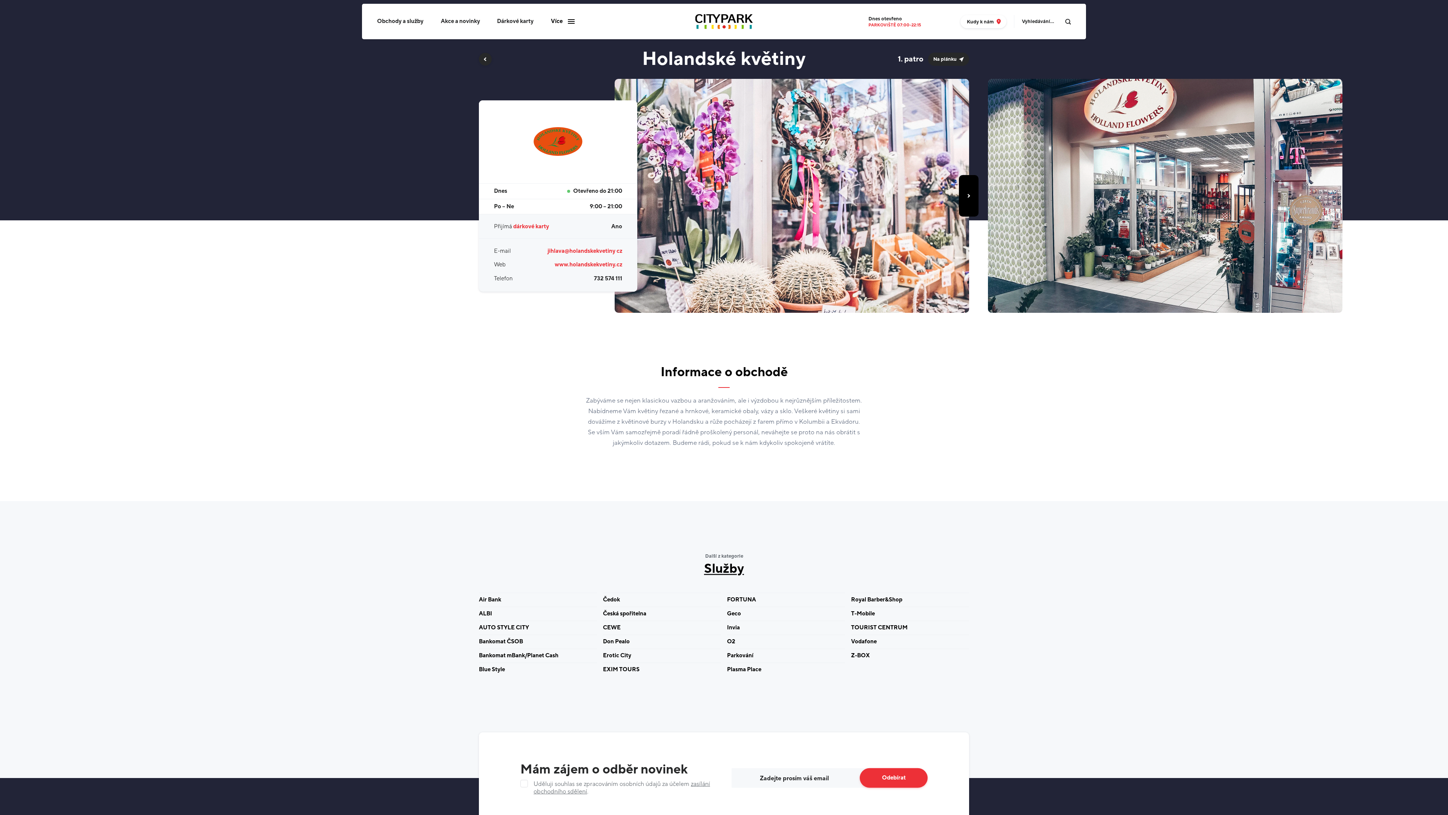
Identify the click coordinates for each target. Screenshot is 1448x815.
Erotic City (617, 655)
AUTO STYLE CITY (504, 627)
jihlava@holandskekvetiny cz (585, 251)
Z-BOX (860, 655)
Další (969, 196)
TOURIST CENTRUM (879, 627)
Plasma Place (744, 669)
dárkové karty (531, 226)
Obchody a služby (400, 21)
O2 (731, 641)
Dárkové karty (515, 21)
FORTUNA (741, 599)
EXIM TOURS (621, 669)
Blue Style (492, 669)
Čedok (611, 599)
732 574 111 (608, 278)
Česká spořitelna (624, 613)
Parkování (740, 655)
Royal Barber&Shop (876, 599)
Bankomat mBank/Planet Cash (518, 655)
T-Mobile (863, 613)
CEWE (612, 627)
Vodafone (864, 641)
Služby (724, 569)
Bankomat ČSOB (501, 641)
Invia (733, 627)
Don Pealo (616, 641)
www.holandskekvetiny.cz (588, 264)
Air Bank (490, 599)
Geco (734, 613)
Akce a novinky (460, 21)
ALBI (485, 613)
